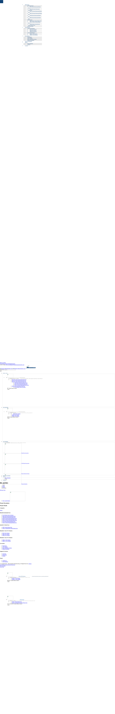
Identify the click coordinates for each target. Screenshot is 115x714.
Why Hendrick (5, 561)
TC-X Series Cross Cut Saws (7, 515)
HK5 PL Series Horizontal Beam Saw (9, 518)
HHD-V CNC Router (6, 541)
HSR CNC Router (5, 534)
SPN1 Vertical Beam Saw (7, 527)
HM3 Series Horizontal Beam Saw (9, 516)
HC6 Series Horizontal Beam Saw (8, 521)
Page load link (2, 565)
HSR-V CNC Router (6, 539)
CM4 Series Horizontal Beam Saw (9, 517)
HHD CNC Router (6, 535)
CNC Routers (5, 546)
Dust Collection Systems (7, 547)
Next (4, 490)
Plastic (1, 510)
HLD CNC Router (6, 533)
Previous (1, 490)
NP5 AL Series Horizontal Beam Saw (9, 522)
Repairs (3, 555)
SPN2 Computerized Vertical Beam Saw (10, 528)
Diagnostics (4, 554)
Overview (4, 553)
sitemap (30, 563)
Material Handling (5, 549)
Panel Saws (4, 545)
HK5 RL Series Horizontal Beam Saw (9, 520)
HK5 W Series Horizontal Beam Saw (9, 519)
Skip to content (3, 362)
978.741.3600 (8, 364)
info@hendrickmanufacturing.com (17, 364)
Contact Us (4, 560)
